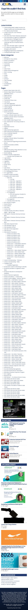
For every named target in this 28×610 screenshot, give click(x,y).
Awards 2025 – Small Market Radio (12, 286)
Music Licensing (8, 72)
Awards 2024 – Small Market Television (13, 293)
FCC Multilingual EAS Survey (10, 171)
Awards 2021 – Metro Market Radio (12, 339)
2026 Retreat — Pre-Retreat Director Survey (14, 377)
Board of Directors (8, 62)
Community (7, 64)
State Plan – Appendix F (16, 181)
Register (6, 128)
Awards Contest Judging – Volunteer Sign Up (14, 278)
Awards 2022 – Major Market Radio (12, 329)
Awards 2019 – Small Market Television (16, 243)
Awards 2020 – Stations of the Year (12, 346)
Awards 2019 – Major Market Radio (15, 255)
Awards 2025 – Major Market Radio (12, 291)
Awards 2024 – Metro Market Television (13, 296)
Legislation (6, 161)
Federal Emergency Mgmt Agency (9, 577)
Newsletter (6, 146)
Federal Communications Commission (10, 581)
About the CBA (7, 375)
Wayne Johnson (8, 95)
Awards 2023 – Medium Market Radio (13, 314)
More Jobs (13, 461)
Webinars (6, 85)
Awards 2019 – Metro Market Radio (15, 252)
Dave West (6, 207)
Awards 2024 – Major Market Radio (12, 304)
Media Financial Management (11, 70)
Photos (6, 77)
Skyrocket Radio (17, 608)
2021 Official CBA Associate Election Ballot (14, 395)
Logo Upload (7, 158)
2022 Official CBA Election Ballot (12, 393)
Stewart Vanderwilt (8, 110)
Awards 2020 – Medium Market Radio (13, 359)
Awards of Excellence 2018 (13, 235)
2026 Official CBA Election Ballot (12, 379)
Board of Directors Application (11, 275)
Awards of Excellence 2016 (13, 238)
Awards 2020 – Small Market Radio (12, 349)
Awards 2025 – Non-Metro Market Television (15, 281)
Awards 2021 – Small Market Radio (12, 334)
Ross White (7, 125)
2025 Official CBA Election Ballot (12, 383)
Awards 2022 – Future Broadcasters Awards (14, 331)
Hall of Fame (7, 69)
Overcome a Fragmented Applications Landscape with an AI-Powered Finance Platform (13, 42)
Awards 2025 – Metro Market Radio (12, 288)
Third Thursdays (8, 80)
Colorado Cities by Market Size (14, 156)
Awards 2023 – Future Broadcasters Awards (14, 318)
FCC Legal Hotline (8, 172)
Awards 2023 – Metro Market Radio (12, 313)
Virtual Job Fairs (8, 97)
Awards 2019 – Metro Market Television (16, 250)
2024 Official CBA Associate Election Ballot (14, 390)
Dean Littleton (7, 205)
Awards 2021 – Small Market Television (13, 332)
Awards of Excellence (9, 60)
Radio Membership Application (11, 130)
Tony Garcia (7, 102)
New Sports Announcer (12, 113)
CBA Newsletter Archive (10, 227)
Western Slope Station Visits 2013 (12, 90)
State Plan (9, 177)
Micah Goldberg (8, 153)
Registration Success (9, 126)
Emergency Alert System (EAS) (11, 176)
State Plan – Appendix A (16, 189)
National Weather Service (7, 579)
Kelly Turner (7, 163)
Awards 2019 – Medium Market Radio (16, 253)
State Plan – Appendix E (16, 182)
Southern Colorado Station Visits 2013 (13, 115)
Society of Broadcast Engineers (8, 582)
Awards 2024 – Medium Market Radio (13, 303)
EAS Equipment (10, 199)
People (5, 75)
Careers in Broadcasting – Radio (12, 261)
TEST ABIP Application (9, 103)
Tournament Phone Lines (10, 100)
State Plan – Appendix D (16, 184)
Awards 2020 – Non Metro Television (13, 354)
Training (6, 82)
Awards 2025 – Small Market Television (13, 280)
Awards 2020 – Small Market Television (13, 347)
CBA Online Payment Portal (10, 224)
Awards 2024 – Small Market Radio (12, 299)
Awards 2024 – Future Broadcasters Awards (14, 298)
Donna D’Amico (8, 204)
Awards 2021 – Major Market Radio (12, 342)
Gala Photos (7, 168)
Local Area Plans (11, 191)
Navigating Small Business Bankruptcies (13, 50)
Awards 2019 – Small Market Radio (15, 245)
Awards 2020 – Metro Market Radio (12, 357)
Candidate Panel (8, 263)
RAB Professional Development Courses (14, 131)
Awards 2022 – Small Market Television (13, 319)
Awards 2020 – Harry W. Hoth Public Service (14, 362)
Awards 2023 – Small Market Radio (12, 308)
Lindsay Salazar (8, 159)
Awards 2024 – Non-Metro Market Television (15, 294)
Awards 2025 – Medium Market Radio (13, 290)
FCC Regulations (11, 192)
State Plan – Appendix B (16, 187)
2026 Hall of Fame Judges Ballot (12, 382)
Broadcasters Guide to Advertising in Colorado (15, 266)
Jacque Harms (7, 164)
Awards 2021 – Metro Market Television (13, 337)
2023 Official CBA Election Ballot (12, 392)
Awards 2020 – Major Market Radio (12, 360)
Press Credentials (8, 135)
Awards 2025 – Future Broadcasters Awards (14, 285)
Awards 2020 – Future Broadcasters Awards (14, 364)
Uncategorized (7, 83)
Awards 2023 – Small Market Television (13, 306)
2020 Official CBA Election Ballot (12, 397)
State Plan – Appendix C (16, 186)
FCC (5, 67)
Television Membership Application (12, 105)
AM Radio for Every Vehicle (10, 59)
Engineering (7, 65)
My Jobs (6, 148)
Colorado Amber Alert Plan (13, 200)
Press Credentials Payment (10, 133)
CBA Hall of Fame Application (11, 229)
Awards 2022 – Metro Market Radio (12, 326)
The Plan (12, 179)
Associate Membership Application (12, 369)
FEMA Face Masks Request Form (12, 169)
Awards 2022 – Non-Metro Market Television (15, 322)
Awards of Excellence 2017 (13, 237)
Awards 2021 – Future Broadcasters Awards (14, 344)
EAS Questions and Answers (17, 197)
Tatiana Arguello (8, 107)
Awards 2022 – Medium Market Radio (13, 327)
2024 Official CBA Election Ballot (12, 388)
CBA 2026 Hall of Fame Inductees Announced (15, 35)
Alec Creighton (7, 374)
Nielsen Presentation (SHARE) (11, 144)
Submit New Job (8, 108)
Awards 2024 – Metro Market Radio (12, 301)
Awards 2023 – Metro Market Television (13, 311)
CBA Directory (7, 230)
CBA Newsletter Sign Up (10, 225)
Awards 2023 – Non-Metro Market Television (15, 309)
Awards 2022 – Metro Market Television (13, 324)
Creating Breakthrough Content (11, 52)
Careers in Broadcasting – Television (13, 260)
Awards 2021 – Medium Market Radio (13, 341)
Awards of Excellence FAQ (13, 233)
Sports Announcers (8, 111)
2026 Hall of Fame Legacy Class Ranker (13, 380)
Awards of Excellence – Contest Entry (13, 276)
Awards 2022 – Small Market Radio (12, 321)
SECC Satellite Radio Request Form (12, 120)
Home (5, 166)
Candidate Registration (12, 265)
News (5, 73)
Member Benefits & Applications (12, 154)
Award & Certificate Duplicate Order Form (14, 365)
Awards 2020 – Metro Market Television (13, 355)
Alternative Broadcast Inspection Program (14, 372)
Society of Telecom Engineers (8, 584)
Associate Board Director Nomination (13, 370)
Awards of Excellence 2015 (13, 240)
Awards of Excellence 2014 (13, 242)
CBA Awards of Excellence (10, 232)
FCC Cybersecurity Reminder (11, 31)
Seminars (6, 78)
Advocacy (6, 57)
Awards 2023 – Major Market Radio (12, 316)
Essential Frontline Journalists (11, 174)
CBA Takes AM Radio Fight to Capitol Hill (14, 45)
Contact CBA (7, 209)
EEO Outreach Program (9, 202)
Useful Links (7, 98)
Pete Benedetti (7, 136)
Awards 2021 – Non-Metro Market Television (15, 336)
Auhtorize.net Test (8, 367)
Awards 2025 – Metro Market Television (13, 283)
